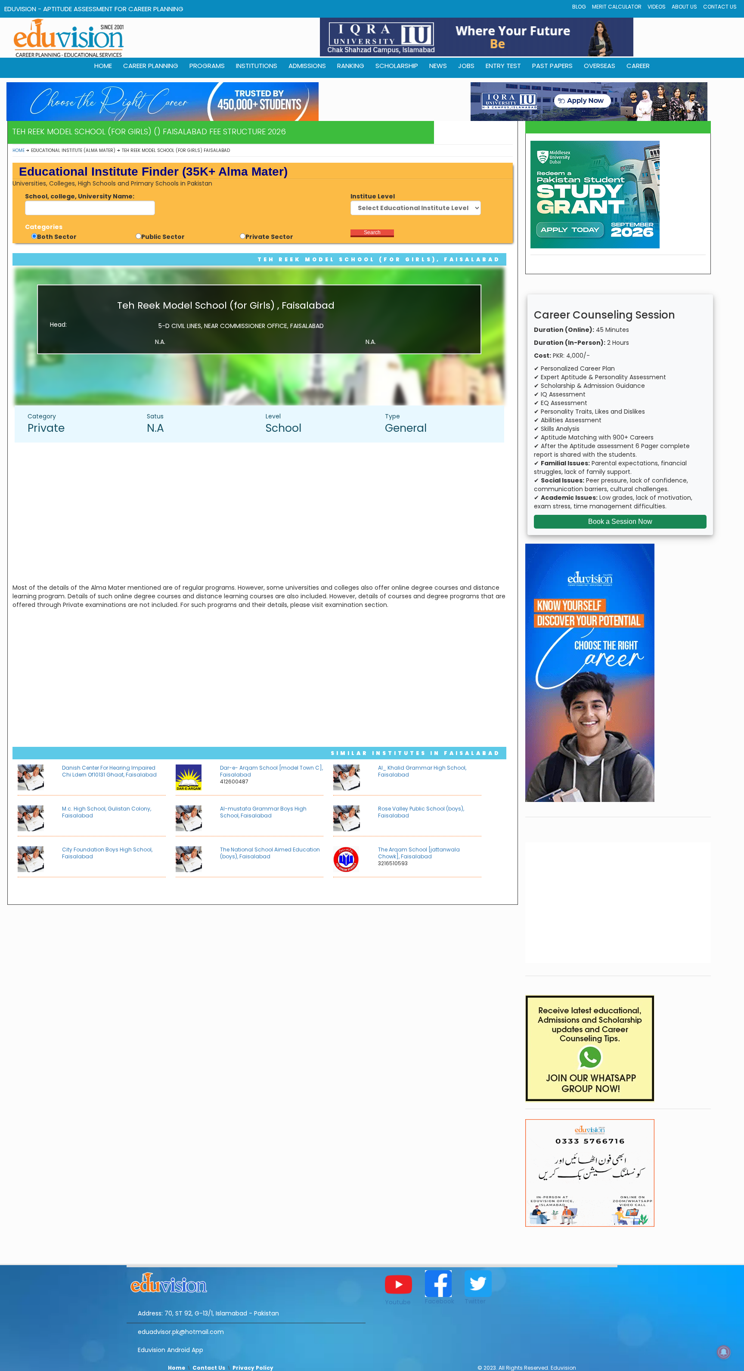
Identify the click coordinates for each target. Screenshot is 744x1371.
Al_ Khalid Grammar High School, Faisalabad (422, 771)
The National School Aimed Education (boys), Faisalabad (270, 853)
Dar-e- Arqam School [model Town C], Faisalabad (271, 771)
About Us (684, 6)
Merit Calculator (617, 6)
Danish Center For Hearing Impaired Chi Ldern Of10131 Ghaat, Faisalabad (109, 771)
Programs (207, 65)
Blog (579, 6)
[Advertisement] (263, 511)
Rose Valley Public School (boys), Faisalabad (421, 812)
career (638, 65)
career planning (150, 65)
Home (18, 150)
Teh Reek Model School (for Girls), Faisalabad (379, 259)
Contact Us (720, 6)
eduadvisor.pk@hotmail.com (181, 1332)
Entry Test (503, 65)
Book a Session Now (620, 521)
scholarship (396, 65)
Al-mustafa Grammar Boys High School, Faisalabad (263, 812)
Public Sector (163, 236)
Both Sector (57, 236)
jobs (466, 65)
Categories (43, 227)
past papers (552, 65)
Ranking (350, 65)
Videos (657, 6)
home (103, 65)
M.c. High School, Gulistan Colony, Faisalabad (106, 812)
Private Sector (269, 236)
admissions (307, 65)
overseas (599, 65)
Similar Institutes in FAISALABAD (416, 753)
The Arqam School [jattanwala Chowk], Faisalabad (419, 853)
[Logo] (246, 1281)
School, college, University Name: (79, 196)
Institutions (256, 65)
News (438, 65)
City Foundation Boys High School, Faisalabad (107, 853)
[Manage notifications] (724, 1352)
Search (372, 232)
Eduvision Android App (170, 1350)
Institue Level (372, 196)
